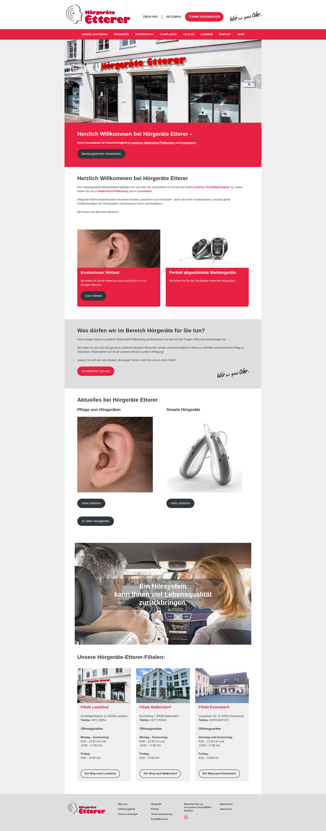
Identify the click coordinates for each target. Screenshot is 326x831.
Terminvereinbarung (161, 814)
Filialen (188, 34)
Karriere (207, 34)
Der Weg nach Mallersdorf (160, 773)
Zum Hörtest (93, 296)
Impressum (226, 809)
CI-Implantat (168, 34)
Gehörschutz (144, 34)
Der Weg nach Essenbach (219, 773)
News (240, 34)
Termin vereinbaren (204, 16)
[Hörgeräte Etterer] (98, 21)
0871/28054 (173, 16)
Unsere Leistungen (94, 34)
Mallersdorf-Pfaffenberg (159, 142)
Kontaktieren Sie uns (96, 371)
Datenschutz (226, 804)
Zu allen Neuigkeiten (96, 521)
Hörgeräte (121, 34)
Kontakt (225, 34)
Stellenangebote (126, 809)
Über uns (150, 16)
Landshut (137, 142)
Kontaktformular (159, 819)
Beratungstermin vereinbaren (101, 153)
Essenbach (188, 142)
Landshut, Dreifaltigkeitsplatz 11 (212, 187)
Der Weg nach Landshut (100, 773)
